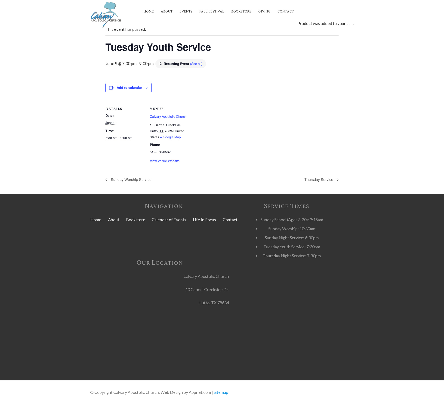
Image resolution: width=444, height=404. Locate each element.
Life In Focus (204, 219)
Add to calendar (129, 87)
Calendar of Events (169, 219)
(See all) (196, 63)
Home (95, 219)
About (113, 219)
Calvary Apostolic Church (168, 116)
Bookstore (135, 219)
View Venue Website (165, 160)
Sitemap (221, 392)
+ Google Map (170, 137)
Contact (230, 219)
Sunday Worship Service (130, 179)
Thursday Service (319, 179)
